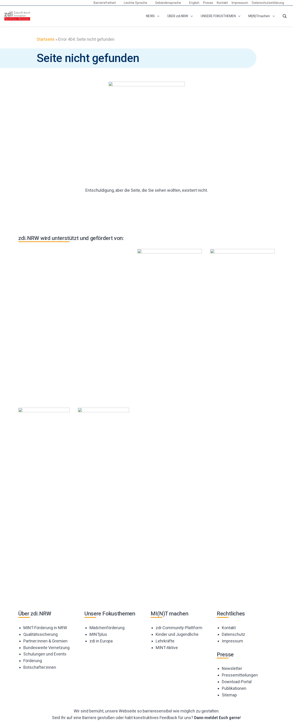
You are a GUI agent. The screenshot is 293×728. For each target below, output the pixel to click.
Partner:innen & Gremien (45, 641)
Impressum (232, 641)
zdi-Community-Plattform (179, 627)
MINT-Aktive (167, 647)
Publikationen (234, 688)
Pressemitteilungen (240, 675)
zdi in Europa (101, 641)
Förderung (32, 660)
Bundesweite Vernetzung (46, 647)
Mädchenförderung (107, 627)
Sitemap (229, 695)
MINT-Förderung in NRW (45, 627)
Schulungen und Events (44, 654)
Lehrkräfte (165, 641)
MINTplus (98, 634)
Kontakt (229, 627)
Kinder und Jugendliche (177, 634)
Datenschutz (233, 634)
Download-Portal (237, 681)
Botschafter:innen (39, 667)
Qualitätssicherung (40, 634)
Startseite (45, 39)
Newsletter (232, 668)
